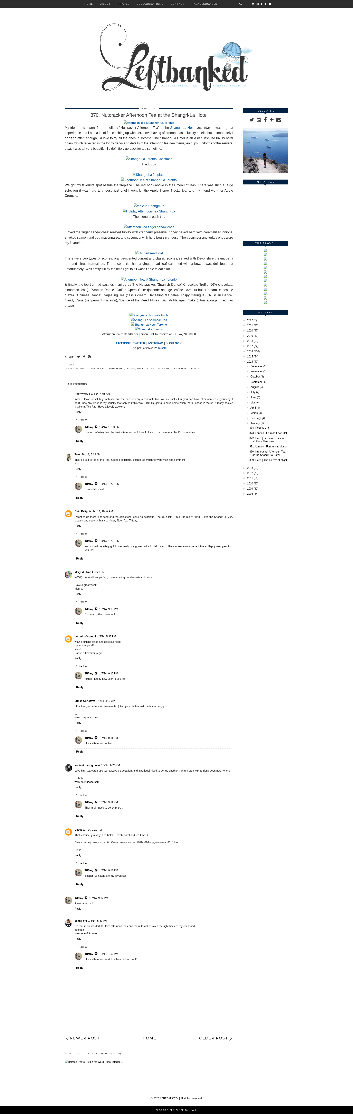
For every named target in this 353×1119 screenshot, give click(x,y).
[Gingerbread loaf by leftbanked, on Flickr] (149, 253)
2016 (250, 351)
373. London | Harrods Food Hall (268, 433)
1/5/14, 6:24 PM (110, 765)
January (255, 423)
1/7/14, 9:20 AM (92, 829)
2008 (250, 493)
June (253, 397)
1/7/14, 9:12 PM (108, 870)
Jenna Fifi (81, 920)
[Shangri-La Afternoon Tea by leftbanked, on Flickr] (149, 319)
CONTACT (177, 3)
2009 (250, 488)
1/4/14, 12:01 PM (109, 483)
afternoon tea (85, 368)
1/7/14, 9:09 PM (108, 609)
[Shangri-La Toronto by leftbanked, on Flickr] (149, 329)
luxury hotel (114, 368)
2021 (250, 325)
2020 (250, 330)
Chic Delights (83, 511)
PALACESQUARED (204, 3)
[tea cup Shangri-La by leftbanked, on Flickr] (149, 206)
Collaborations (150, 3)
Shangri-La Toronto (176, 368)
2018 (250, 341)
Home (88, 3)
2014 (250, 361)
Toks (77, 454)
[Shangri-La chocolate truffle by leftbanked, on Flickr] (149, 315)
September (256, 381)
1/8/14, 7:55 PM (108, 953)
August (254, 387)
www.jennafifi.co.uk (86, 933)
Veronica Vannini (85, 636)
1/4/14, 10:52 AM (103, 511)
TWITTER (139, 343)
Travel (124, 3)
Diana (78, 829)
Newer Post (85, 1038)
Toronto (162, 347)
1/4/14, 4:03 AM (100, 393)
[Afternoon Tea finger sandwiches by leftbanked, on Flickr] (149, 227)
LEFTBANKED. (169, 1098)
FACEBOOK (123, 343)
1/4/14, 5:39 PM (106, 636)
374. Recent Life (259, 427)
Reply (78, 411)
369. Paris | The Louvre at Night (268, 460)
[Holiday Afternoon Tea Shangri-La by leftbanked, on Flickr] (149, 211)
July (252, 392)
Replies (83, 419)
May (253, 402)
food (100, 368)
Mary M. (80, 572)
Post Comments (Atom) (104, 1053)
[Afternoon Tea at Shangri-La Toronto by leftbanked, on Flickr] (149, 122)
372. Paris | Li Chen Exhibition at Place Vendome (267, 440)
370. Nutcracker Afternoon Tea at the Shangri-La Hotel (267, 453)
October (255, 376)
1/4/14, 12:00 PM (109, 427)
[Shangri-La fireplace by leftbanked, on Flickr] (149, 174)
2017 (250, 346)
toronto (196, 368)
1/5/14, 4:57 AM (105, 700)
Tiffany (89, 427)
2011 (250, 478)
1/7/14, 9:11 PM (108, 737)
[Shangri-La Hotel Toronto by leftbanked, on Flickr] (149, 324)
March (254, 413)
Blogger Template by (176, 1110)
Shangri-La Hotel (182, 127)
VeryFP (100, 653)
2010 (250, 483)
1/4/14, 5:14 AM (91, 454)
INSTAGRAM (155, 343)
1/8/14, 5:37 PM (97, 920)
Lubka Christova (85, 700)
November (256, 371)
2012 (250, 473)
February (255, 418)
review (130, 368)
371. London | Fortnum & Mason (268, 446)
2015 (250, 356)
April (253, 407)
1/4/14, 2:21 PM (95, 572)
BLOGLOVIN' (174, 343)
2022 (250, 320)
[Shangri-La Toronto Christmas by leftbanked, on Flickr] (149, 159)
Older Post (213, 1038)
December (256, 366)
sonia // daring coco (87, 765)
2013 (250, 468)
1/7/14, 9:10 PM (108, 673)
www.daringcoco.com (87, 781)
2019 (250, 335)
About (105, 3)
